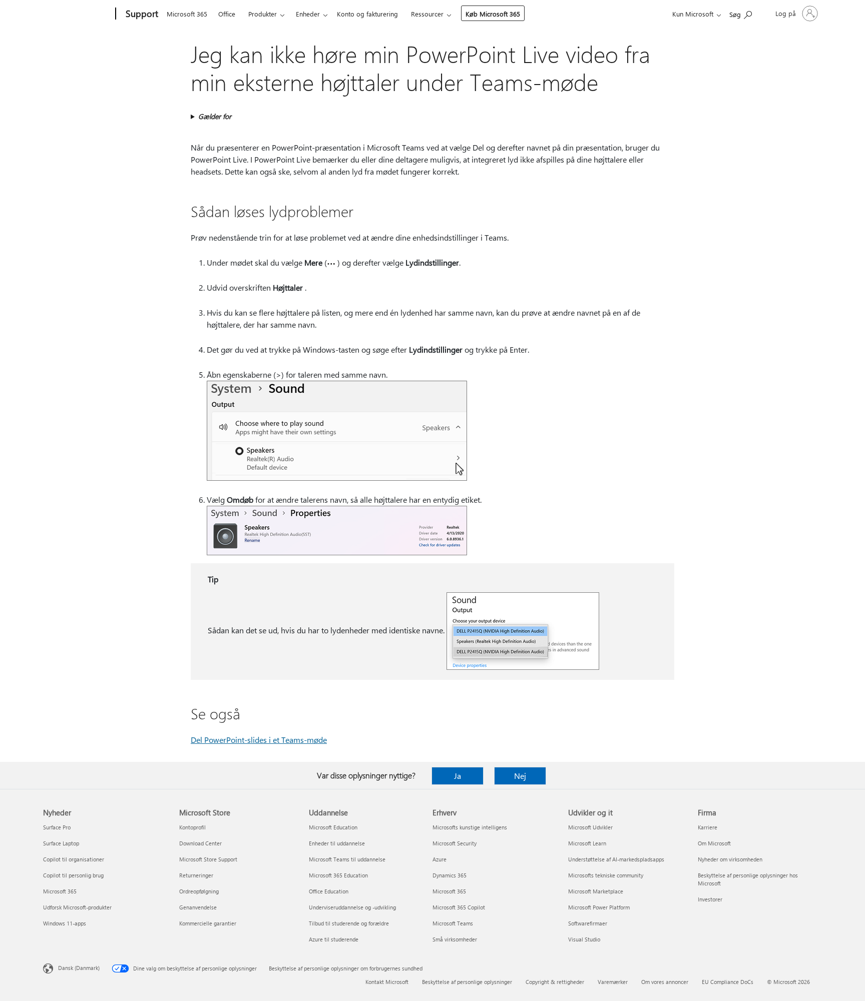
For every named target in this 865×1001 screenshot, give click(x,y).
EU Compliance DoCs (727, 981)
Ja (457, 775)
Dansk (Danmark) (79, 967)
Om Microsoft (714, 843)
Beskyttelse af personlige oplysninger (467, 981)
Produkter (262, 14)
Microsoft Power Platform (599, 907)
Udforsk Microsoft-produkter (77, 907)
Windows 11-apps (64, 923)
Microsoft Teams (452, 923)
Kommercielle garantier (207, 923)
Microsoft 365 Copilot (458, 907)
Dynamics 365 (449, 875)
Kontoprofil (192, 827)
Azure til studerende (333, 939)
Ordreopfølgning (199, 891)
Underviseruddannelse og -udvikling (352, 907)
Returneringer (196, 875)
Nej (520, 775)
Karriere (707, 827)
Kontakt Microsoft (386, 981)
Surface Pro (57, 827)
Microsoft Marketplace (595, 891)
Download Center (200, 843)
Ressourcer (427, 14)
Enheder (308, 14)
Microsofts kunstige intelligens (469, 827)
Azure (439, 859)
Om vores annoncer (664, 981)
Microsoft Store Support (208, 859)
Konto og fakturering (367, 14)
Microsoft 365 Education (338, 875)
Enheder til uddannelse (337, 843)
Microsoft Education (333, 827)
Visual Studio (584, 939)
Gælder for (214, 116)
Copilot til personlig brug (73, 875)
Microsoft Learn (587, 843)
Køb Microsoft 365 (493, 14)
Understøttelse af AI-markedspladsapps (616, 859)
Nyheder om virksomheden (730, 859)
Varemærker (613, 981)
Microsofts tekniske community (605, 875)
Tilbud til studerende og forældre (349, 923)
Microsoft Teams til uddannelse (347, 859)
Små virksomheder (454, 939)
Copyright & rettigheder (555, 981)
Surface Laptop (61, 843)
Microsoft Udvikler (590, 827)
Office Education (328, 891)
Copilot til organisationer (73, 859)
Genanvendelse (198, 907)
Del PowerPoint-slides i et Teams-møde (259, 739)
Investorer (710, 899)
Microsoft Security (454, 843)
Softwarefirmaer (587, 923)
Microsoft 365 (187, 14)
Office (226, 14)
